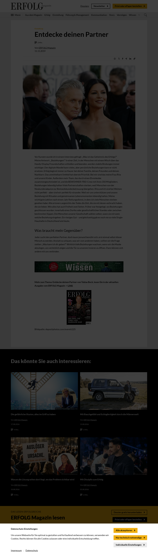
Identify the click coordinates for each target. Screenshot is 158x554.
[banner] (79, 277)
